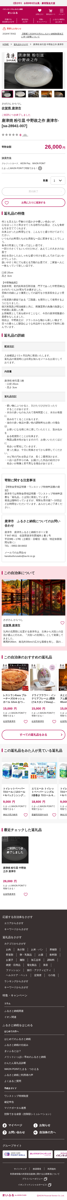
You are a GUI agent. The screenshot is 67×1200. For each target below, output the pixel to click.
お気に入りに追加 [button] (26, 721)
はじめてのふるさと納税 (17, 1039)
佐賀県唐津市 (9, 721)
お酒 (40, 954)
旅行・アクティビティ (39, 970)
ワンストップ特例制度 (16, 1096)
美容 (45, 965)
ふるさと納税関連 (14, 1011)
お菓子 (9, 960)
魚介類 (21, 949)
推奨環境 (37, 1169)
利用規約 (52, 1169)
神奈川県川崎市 (10, 814)
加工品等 (36, 960)
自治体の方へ (47, 1132)
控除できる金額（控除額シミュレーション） (28, 1114)
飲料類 (53, 954)
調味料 (50, 960)
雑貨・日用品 (13, 965)
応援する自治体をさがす (8, 20)
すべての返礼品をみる (33, 734)
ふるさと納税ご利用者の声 (18, 1075)
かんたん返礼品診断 (15, 1063)
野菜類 (9, 954)
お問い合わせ (16, 1132)
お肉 (8, 949)
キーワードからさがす (16, 929)
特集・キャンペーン (42, 20)
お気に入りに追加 (62, 623)
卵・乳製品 (26, 954)
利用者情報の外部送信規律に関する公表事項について (35, 1174)
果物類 (53, 949)
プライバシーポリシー (32, 1179)
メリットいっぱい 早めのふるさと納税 (25, 1056)
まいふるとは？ (12, 1051)
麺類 (22, 960)
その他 (51, 975)
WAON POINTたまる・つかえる (21, 1069)
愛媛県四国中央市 (40, 814)
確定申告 (9, 1102)
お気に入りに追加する (33, 202)
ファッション (13, 970)
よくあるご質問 (12, 1081)
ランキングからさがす (16, 981)
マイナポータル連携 (15, 1107)
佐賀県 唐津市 (11, 108)
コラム (7, 1003)
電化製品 (32, 965)
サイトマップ (20, 1169)
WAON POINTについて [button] (40, 168)
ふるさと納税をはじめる (59, 20)
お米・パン (37, 949)
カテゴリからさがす (15, 943)
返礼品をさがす (25, 20)
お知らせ (44, 1125)
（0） (25, 135)
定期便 (37, 975)
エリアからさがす (14, 923)
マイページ (15, 1125)
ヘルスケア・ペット (17, 975)
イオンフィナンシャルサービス (32, 1185)
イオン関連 (10, 1017)
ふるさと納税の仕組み (16, 1045)
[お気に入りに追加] (62, 623)
